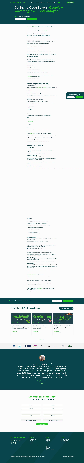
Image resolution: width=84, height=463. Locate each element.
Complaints (47, 448)
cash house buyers (40, 288)
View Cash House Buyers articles (66, 308)
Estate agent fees (30, 121)
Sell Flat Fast (32, 442)
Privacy (47, 446)
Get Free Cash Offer (32, 19)
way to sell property (44, 30)
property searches (39, 87)
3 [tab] (42, 383)
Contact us (54, 2)
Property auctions (29, 264)
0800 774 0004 (63, 2)
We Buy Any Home (29, 26)
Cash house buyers (34, 26)
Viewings (29, 107)
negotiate (36, 156)
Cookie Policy (48, 447)
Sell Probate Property (64, 440)
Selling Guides (43, 2)
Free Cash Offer (70, 2)
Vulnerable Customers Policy (50, 449)
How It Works (48, 440)
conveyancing (44, 87)
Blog (46, 442)
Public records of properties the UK (31, 274)
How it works (32, 2)
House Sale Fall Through (65, 441)
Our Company (48, 439)
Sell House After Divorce (65, 439)
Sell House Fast (32, 440)
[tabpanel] (21, 324)
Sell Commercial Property (34, 445)
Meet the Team (48, 441)
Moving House (63, 442)
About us (48, 2)
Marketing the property (31, 106)
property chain (32, 133)
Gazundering (30, 76)
